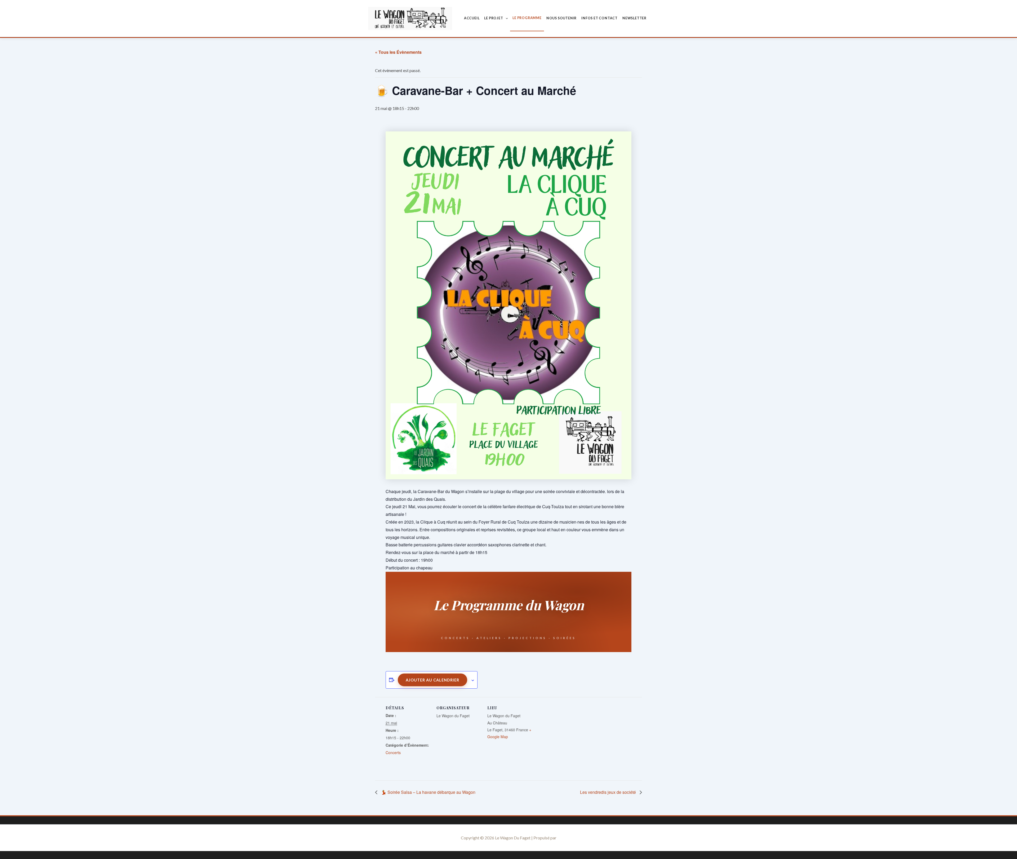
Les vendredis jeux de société (608, 792)
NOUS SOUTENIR (561, 18)
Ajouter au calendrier (432, 680)
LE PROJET (493, 18)
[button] (505, 18)
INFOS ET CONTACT (599, 18)
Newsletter (634, 18)
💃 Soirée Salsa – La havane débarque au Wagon (427, 792)
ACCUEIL (472, 18)
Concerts (393, 752)
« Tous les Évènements (398, 52)
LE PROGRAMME (527, 18)
